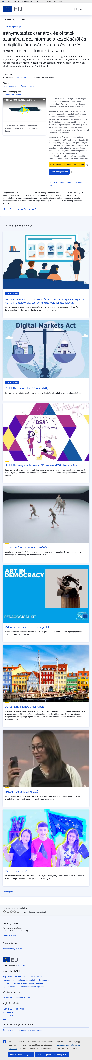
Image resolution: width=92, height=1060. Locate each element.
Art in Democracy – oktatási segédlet (27, 627)
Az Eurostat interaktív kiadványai (24, 706)
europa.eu (22, 965)
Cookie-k (6, 1019)
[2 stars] (6, 911)
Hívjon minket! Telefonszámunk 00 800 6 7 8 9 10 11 (23, 977)
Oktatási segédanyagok (13, 27)
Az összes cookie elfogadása (21, 1055)
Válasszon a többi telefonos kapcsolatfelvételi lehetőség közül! (27, 980)
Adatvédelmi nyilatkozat (12, 949)
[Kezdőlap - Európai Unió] (12, 9)
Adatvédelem (8, 1012)
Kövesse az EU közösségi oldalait (16, 998)
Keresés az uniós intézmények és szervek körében (23, 1030)
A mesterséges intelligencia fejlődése (27, 547)
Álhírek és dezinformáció (24, 86)
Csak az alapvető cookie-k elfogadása (52, 1055)
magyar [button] (75, 9)
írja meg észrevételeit (37, 912)
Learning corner (10, 923)
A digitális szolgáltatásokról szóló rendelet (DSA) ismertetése (41, 465)
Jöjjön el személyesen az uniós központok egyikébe (23, 987)
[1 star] (4, 911)
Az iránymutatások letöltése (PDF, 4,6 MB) (67, 165)
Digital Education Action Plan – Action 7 (20, 209)
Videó (18, 95)
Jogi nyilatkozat (9, 1016)
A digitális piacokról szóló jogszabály (26, 388)
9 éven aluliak (20, 78)
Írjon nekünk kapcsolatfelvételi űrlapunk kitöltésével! (23, 983)
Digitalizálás (8, 86)
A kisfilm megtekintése (59, 172)
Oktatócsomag (8, 95)
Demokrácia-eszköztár (18, 871)
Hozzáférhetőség (9, 935)
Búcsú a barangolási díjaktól (22, 791)
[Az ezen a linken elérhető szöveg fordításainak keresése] (87, 165)
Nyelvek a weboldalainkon (13, 1009)
